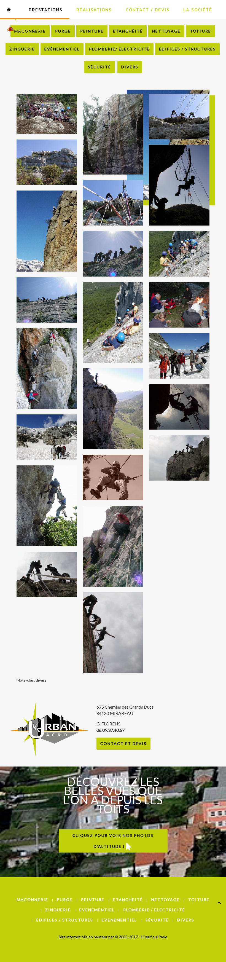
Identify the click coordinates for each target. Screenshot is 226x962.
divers (41, 680)
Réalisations (94, 9)
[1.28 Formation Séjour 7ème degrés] (47, 437)
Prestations (46, 9)
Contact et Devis (123, 743)
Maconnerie (32, 899)
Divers (129, 67)
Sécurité (99, 67)
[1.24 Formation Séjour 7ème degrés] (179, 305)
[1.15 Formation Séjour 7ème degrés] (179, 116)
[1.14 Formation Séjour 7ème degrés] (113, 134)
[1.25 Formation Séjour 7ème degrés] (47, 368)
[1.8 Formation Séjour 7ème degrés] (47, 574)
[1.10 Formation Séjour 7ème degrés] (47, 114)
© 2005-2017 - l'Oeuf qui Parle (141, 936)
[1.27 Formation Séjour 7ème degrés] (179, 356)
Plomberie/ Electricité (119, 49)
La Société (197, 9)
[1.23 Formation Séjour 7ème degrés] (113, 322)
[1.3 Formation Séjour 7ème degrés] (113, 477)
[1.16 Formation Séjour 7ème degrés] (47, 162)
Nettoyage (165, 899)
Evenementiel (97, 909)
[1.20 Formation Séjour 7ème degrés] (113, 254)
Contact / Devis (148, 9)
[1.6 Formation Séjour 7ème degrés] (113, 546)
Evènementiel (62, 49)
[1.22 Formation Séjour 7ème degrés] (47, 300)
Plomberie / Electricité (154, 909)
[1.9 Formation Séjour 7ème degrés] (113, 632)
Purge (64, 899)
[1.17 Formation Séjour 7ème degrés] (113, 203)
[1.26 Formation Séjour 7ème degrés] (113, 408)
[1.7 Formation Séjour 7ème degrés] (179, 458)
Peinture (92, 899)
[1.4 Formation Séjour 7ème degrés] (179, 407)
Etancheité (128, 899)
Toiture (198, 899)
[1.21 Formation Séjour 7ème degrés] (179, 254)
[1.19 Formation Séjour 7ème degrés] (179, 185)
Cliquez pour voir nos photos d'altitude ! (113, 841)
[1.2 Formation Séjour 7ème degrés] (47, 231)
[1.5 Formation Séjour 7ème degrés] (47, 505)
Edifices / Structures (187, 49)
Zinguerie (22, 49)
